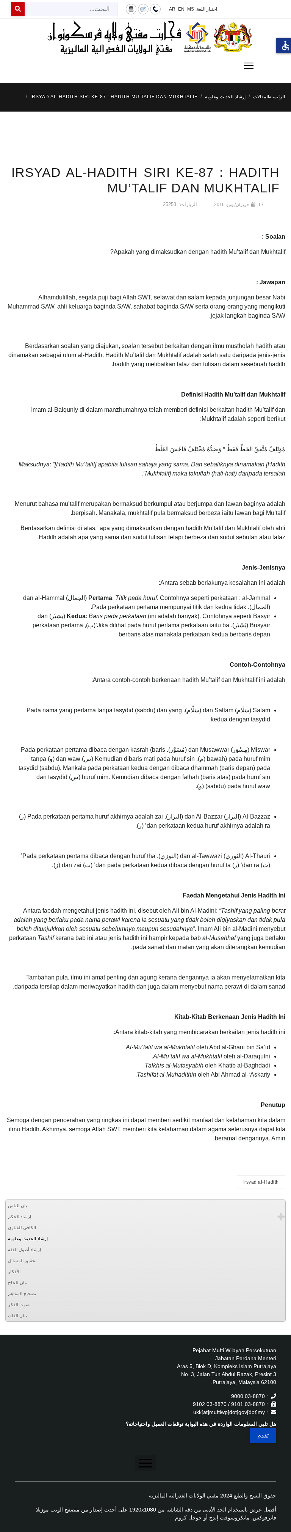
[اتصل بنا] (155, 8)
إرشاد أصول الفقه (24, 1249)
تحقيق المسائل (22, 1260)
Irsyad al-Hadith (261, 1182)
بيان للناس (18, 1205)
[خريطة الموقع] (131, 8)
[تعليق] (143, 8)
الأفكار (14, 1271)
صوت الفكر (19, 1304)
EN (181, 9)
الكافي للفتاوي (22, 1227)
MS (190, 9)
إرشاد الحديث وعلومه (28, 1238)
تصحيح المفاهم (22, 1293)
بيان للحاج (17, 1282)
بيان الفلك (17, 1315)
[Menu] (145, 65)
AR (172, 9)
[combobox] (71, 9)
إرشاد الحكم (19, 1216)
